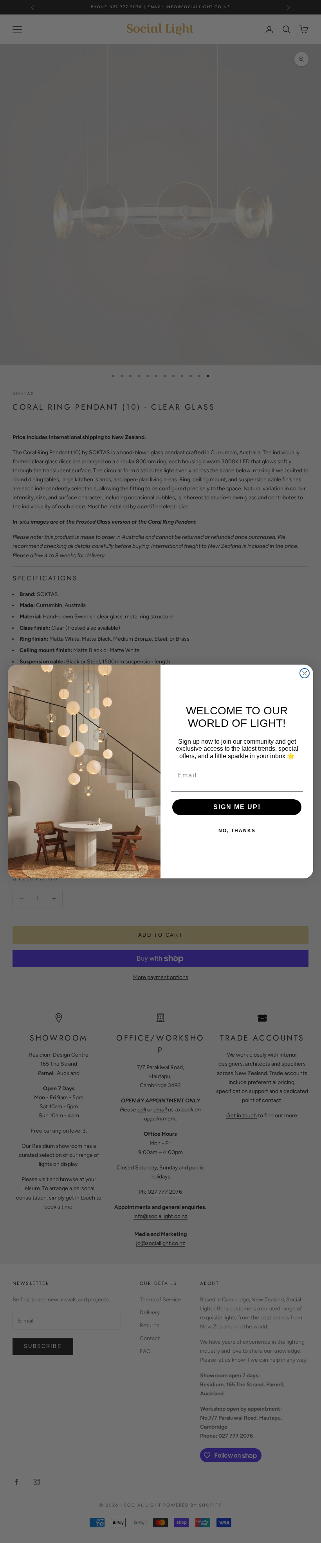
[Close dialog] (304, 673)
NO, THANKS (237, 830)
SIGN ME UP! (237, 807)
